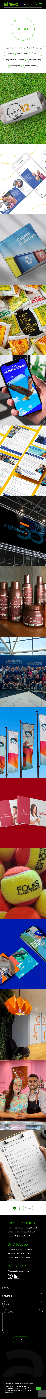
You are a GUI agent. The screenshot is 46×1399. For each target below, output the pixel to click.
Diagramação (30, 66)
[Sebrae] (23, 461)
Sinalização (37, 48)
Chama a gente (29, 4)
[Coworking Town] (23, 1024)
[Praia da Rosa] (23, 742)
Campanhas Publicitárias (14, 60)
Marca (6, 48)
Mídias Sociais (22, 54)
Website (37, 54)
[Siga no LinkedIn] (16, 1276)
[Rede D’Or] (23, 249)
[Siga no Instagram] (10, 1276)
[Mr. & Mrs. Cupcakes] (23, 1095)
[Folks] (23, 883)
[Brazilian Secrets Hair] (23, 601)
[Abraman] (23, 672)
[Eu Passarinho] (23, 108)
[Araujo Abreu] (23, 813)
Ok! (38, 1388)
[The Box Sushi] (23, 1165)
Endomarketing (35, 60)
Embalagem (15, 66)
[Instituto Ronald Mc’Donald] (23, 179)
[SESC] (23, 954)
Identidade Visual (21, 48)
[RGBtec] (23, 531)
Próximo (28, 1208)
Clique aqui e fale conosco (18, 1271)
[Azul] (23, 390)
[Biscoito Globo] (23, 320)
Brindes (9, 54)
